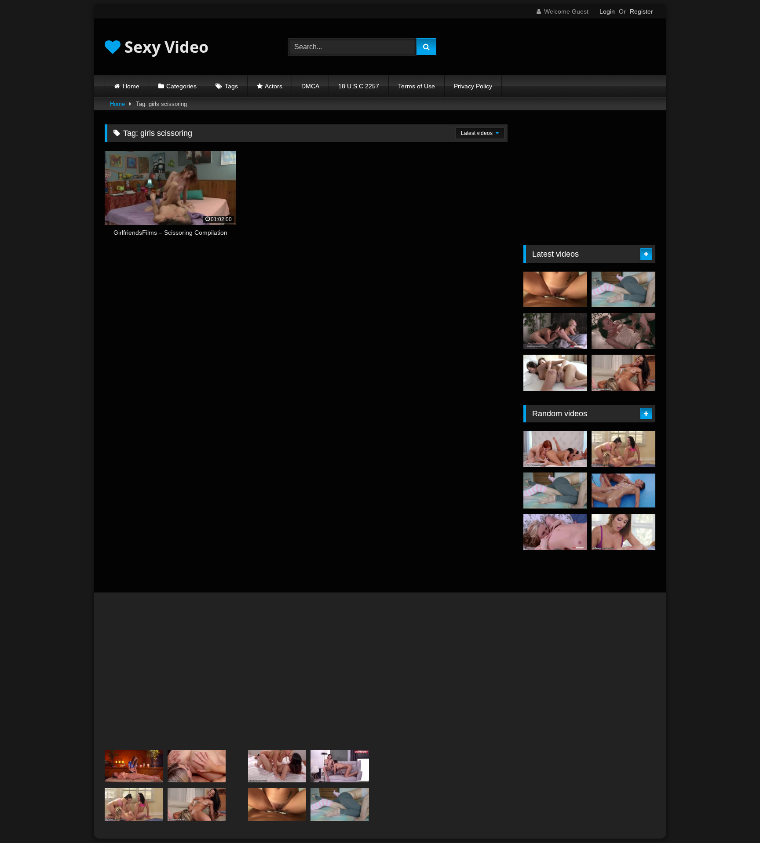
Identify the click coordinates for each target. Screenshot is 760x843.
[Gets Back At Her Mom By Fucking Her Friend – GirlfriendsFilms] (623, 373)
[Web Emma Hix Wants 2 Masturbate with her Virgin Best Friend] (197, 766)
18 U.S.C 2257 (358, 86)
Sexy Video (164, 47)
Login (607, 11)
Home (131, 86)
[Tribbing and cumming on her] (555, 290)
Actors (273, 86)
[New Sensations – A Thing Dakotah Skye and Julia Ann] (555, 532)
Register (641, 11)
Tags (231, 86)
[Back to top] (732, 816)
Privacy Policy (473, 86)
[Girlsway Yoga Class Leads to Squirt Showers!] (623, 449)
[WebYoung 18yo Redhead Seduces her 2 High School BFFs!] (555, 449)
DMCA (310, 86)
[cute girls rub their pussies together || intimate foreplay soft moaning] (623, 290)
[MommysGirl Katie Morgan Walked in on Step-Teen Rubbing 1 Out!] (277, 766)
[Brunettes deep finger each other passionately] (555, 373)
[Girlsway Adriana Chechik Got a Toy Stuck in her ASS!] (623, 532)
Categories (181, 86)
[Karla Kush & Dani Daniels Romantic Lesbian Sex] (555, 331)
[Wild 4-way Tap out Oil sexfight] (623, 490)
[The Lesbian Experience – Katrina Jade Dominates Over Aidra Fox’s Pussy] (623, 331)
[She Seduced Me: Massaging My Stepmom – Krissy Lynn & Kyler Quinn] (134, 766)
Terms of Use (416, 86)
